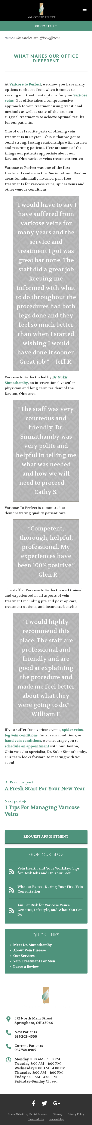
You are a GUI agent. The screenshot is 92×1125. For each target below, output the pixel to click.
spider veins (72, 729)
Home (9, 38)
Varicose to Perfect (25, 84)
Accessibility (56, 1119)
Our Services (24, 955)
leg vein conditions (21, 735)
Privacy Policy (76, 1114)
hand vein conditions (23, 740)
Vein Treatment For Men (34, 961)
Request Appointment (46, 836)
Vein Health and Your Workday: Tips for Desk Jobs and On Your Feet (49, 870)
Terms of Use (36, 1119)
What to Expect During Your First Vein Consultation (50, 889)
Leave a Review (26, 966)
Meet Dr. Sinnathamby (32, 945)
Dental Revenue (38, 1114)
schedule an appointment (27, 746)
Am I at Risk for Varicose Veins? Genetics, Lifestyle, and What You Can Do (50, 910)
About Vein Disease (29, 950)
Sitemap (57, 1114)
